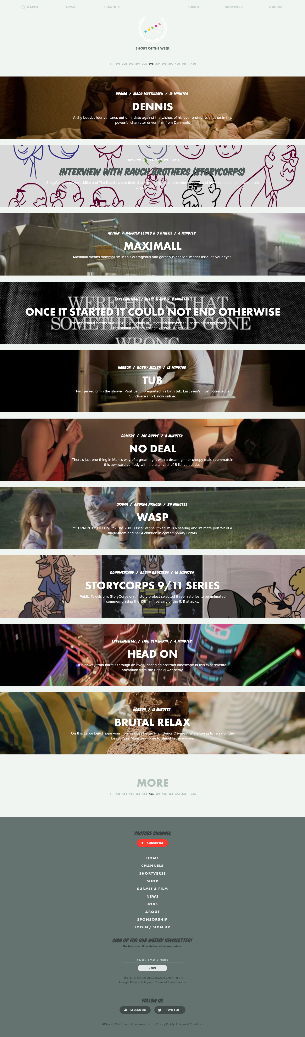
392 (124, 64)
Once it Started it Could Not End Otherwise (152, 312)
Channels (152, 865)
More (152, 783)
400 (177, 64)
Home (152, 858)
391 (118, 64)
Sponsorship (152, 919)
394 (137, 64)
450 (193, 64)
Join (152, 968)
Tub (153, 380)
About (152, 911)
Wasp (152, 517)
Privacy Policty (165, 1024)
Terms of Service (166, 982)
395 (144, 64)
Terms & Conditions (191, 1024)
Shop (153, 881)
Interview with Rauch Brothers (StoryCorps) (152, 170)
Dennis (152, 106)
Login (141, 927)
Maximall (153, 246)
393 (131, 64)
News (152, 896)
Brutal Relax (152, 722)
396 (151, 64)
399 (170, 64)
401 (184, 64)
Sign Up (161, 927)
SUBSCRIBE (155, 843)
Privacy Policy (139, 982)
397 (157, 64)
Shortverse (152, 873)
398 (164, 64)
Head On (152, 654)
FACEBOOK (138, 1010)
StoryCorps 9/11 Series (152, 585)
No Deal (152, 448)
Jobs (152, 904)
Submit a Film (152, 888)
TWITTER (172, 1010)
